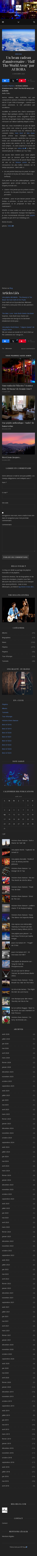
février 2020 (6, 1382)
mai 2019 (5, 1425)
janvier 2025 (6, 1124)
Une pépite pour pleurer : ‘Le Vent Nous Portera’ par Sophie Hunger (22, 935)
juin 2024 (5, 1156)
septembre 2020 (8, 1359)
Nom (4, 482)
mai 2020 (5, 1373)
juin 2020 (5, 1368)
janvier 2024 (6, 1180)
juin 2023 (5, 1213)
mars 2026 (6, 1058)
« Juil (3, 834)
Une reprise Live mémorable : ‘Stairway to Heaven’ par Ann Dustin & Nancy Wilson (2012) (21, 926)
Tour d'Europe (7, 656)
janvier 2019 (6, 1443)
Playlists (5, 652)
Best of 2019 (6, 729)
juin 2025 (5, 1100)
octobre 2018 (7, 1458)
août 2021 (5, 1307)
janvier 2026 (6, 1067)
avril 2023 (5, 1222)
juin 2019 (5, 1420)
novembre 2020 (7, 1349)
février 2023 (6, 1232)
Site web (5, 503)
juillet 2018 (6, 1472)
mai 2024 (5, 1161)
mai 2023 (5, 1218)
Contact (5, 1523)
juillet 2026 (6, 1039)
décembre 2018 (7, 1448)
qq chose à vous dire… (27, 587)
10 (4, 815)
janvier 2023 (6, 1236)
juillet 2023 (6, 1208)
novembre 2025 (7, 1076)
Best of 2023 (6, 745)
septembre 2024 (8, 1142)
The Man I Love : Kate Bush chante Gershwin (18, 313)
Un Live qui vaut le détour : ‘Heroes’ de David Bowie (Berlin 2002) (22, 973)
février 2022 (6, 1283)
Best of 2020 (6, 733)
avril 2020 (5, 1378)
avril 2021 (5, 1326)
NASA (10, 226)
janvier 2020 (6, 1387)
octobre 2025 (7, 1081)
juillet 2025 (6, 1095)
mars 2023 (6, 1227)
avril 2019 (5, 1429)
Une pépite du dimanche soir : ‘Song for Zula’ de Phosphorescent (21, 963)
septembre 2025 (8, 1086)
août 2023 (5, 1203)
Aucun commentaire (28, 348)
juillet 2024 (6, 1152)
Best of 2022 (6, 741)
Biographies (6, 637)
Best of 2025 (6, 753)
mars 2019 (6, 1434)
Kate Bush (19, 133)
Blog (11, 288)
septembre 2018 (8, 1462)
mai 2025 (5, 1105)
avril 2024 (5, 1166)
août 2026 (5, 1034)
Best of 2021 (6, 737)
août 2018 (5, 1467)
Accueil (4, 86)
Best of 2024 (6, 749)
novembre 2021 (7, 1298)
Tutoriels (5, 661)
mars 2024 (6, 1171)
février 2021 (6, 1335)
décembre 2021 (7, 1293)
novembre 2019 (7, 1396)
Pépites (18, 54)
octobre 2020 (7, 1354)
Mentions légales (8, 1536)
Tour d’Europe (7, 716)
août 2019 (5, 1410)
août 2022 (5, 1260)
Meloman (8, 348)
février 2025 (6, 1119)
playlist (32, 215)
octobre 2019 (7, 1401)
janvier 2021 (6, 1340)
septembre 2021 (8, 1302)
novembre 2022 (7, 1246)
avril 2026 (5, 1053)
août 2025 (5, 1091)
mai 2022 (5, 1274)
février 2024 (6, 1175)
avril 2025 (5, 1109)
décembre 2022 (7, 1241)
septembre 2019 (8, 1406)
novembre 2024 (7, 1133)
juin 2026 (5, 1044)
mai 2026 (5, 1048)
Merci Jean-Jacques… (11, 457)
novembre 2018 (7, 1453)
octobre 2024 (7, 1138)
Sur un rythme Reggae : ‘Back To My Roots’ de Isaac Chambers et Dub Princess (23, 1010)
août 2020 (5, 1363)
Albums (4, 633)
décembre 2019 (7, 1392)
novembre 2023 (7, 1189)
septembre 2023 (8, 1199)
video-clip (21, 148)
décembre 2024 (7, 1128)
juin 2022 (5, 1269)
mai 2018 (5, 1481)
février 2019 (6, 1439)
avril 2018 (5, 1486)
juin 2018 (5, 1476)
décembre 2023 (7, 1185)
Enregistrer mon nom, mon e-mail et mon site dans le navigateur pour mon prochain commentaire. (18, 517)
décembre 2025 (7, 1072)
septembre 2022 (8, 1255)
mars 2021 (6, 1330)
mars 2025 (6, 1114)
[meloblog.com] (18, 7)
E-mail (5, 492)
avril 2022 (5, 1279)
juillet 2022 (6, 1265)
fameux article (21, 162)
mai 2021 (5, 1321)
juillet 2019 (6, 1415)
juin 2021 (5, 1316)
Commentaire (7, 524)
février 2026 (6, 1062)
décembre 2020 (7, 1345)
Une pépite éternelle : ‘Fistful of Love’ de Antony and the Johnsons (22, 861)
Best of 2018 (6, 724)
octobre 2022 (7, 1251)
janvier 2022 (6, 1288)
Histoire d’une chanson (10, 720)
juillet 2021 (6, 1312)
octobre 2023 (7, 1194)
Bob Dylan (31, 133)
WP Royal (23, 1547)
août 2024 (5, 1147)
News (4, 642)
